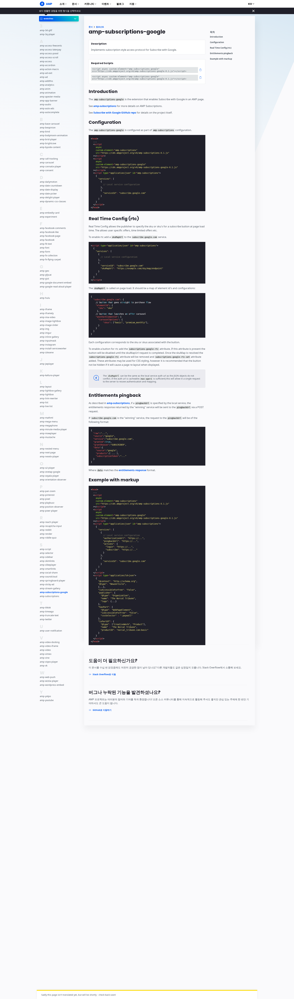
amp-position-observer (51, 506)
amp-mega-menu (49, 421)
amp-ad (44, 77)
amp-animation (48, 92)
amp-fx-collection (49, 255)
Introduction (216, 37)
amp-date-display (49, 189)
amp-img (44, 329)
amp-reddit (45, 529)
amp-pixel (45, 498)
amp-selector (46, 553)
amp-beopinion (48, 127)
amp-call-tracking (49, 158)
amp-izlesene (47, 352)
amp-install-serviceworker (53, 348)
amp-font (44, 247)
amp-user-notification (51, 630)
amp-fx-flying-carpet (50, 259)
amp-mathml (46, 417)
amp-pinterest (47, 494)
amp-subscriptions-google (54, 592)
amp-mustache (47, 437)
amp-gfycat (45, 274)
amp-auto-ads (47, 108)
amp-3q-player (47, 34)
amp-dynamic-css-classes (53, 201)
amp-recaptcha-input (51, 526)
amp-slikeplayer (48, 564)
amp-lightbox (47, 394)
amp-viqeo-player (49, 661)
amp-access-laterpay (50, 49)
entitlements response (132, 470)
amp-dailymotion (48, 181)
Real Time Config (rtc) (220, 48)
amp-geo (44, 270)
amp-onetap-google (50, 471)
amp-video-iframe (49, 646)
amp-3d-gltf (46, 30)
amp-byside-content (50, 147)
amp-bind (45, 131)
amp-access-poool (49, 53)
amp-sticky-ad (47, 584)
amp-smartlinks (48, 568)
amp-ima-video (47, 317)
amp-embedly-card (49, 212)
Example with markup (221, 59)
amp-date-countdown (51, 185)
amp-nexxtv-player (49, 456)
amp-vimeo (45, 653)
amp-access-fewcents (51, 45)
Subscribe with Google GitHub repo (114, 112)
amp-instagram (48, 344)
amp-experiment (48, 216)
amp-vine (44, 657)
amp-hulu (45, 297)
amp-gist (44, 278)
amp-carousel (47, 162)
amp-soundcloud (48, 576)
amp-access (46, 61)
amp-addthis (46, 81)
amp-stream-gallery (50, 588)
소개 (62, 4)
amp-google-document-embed (55, 282)
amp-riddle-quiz (48, 537)
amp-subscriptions (49, 596)
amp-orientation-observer (53, 479)
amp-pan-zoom (47, 491)
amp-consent (46, 170)
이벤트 (105, 4)
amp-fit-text (46, 243)
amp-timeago (47, 611)
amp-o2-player (47, 467)
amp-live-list (46, 406)
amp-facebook (47, 239)
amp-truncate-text (49, 615)
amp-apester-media (50, 96)
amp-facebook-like (49, 232)
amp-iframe (46, 309)
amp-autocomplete (49, 112)
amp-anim (45, 88)
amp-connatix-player (50, 166)
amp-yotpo (45, 696)
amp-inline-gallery (49, 336)
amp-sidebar (46, 556)
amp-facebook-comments (53, 228)
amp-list (44, 402)
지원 (131, 4)
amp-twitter (46, 619)
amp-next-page (48, 452)
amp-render (46, 533)
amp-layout (45, 386)
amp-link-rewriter (49, 398)
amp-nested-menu (49, 448)
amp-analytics (47, 84)
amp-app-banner (48, 100)
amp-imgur (45, 332)
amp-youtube (47, 700)
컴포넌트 (100, 26)
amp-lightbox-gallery (50, 390)
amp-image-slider (49, 325)
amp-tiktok (45, 607)
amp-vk (43, 665)
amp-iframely (47, 313)
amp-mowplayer (48, 433)
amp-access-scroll (49, 57)
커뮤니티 (89, 4)
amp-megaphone (49, 425)
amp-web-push (47, 677)
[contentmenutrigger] (231, 33)
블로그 (120, 4)
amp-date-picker (48, 193)
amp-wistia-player (49, 681)
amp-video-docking (50, 642)
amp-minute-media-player (53, 429)
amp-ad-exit (46, 73)
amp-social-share (49, 572)
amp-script (45, 549)
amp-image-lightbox (50, 321)
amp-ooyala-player (49, 475)
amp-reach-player (49, 522)
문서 (74, 4)
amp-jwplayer (47, 363)
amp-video (45, 649)
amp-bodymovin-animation (54, 135)
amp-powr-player (49, 510)
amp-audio (45, 104)
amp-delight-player (50, 197)
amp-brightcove (48, 143)
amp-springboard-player (52, 580)
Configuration (217, 42)
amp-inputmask (48, 340)
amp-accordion (47, 65)
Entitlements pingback (221, 53)
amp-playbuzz (47, 502)
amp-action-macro (49, 69)
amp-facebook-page (50, 236)
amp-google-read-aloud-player (56, 286)
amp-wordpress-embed (52, 684)
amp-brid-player (48, 139)
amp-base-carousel (50, 123)
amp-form (45, 251)
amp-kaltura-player (50, 375)
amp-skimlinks (47, 560)
